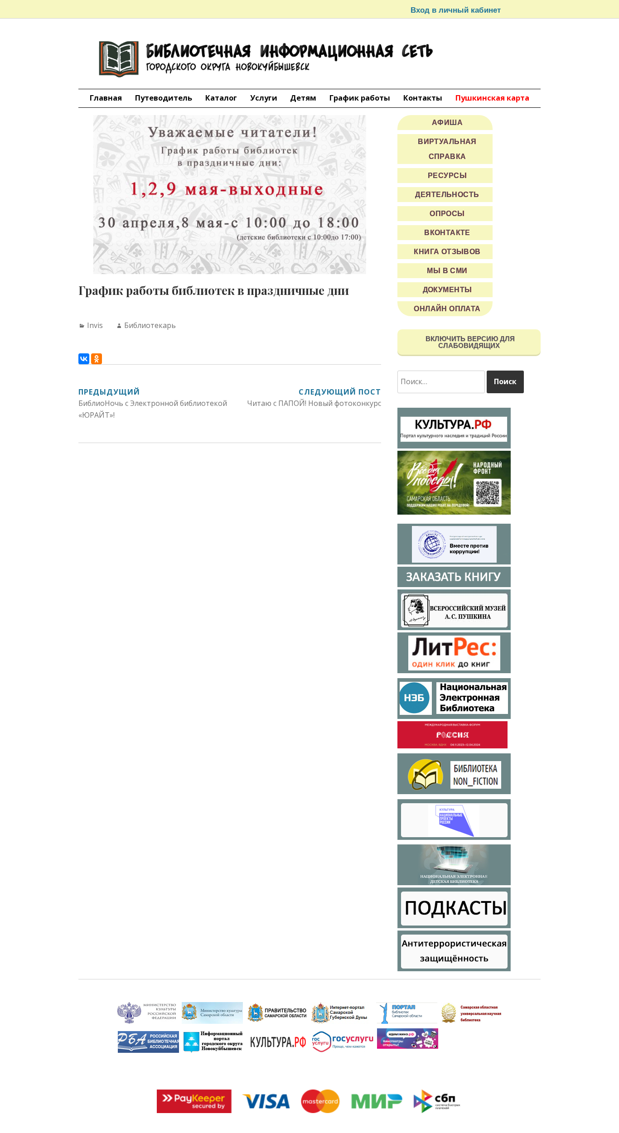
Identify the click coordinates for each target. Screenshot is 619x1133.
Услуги (263, 97)
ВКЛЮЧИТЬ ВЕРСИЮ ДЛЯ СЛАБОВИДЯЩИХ (469, 342)
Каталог (221, 97)
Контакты (422, 97)
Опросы (447, 213)
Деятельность (447, 194)
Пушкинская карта (492, 97)
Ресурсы (447, 175)
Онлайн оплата (447, 309)
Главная (106, 97)
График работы (359, 97)
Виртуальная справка (447, 149)
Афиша (447, 122)
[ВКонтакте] (83, 358)
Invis (95, 325)
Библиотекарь (150, 325)
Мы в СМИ (447, 271)
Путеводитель (163, 97)
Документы (447, 290)
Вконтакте (447, 232)
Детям (303, 97)
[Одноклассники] (96, 358)
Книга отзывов (447, 252)
